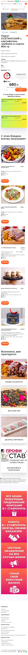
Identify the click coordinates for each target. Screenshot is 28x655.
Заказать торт (4, 628)
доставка (19, 481)
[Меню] (2, 1)
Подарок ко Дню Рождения (7, 644)
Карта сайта (4, 612)
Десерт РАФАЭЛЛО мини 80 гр (9, 288)
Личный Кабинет (5, 617)
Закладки (3, 620)
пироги (24, 479)
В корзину (5, 180)
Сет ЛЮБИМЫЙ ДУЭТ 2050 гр (8, 247)
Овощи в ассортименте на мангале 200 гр (7, 167)
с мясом (15, 479)
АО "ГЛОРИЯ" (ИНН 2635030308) (8, 650)
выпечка (3, 478)
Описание (5, 32)
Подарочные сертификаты (7, 640)
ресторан (9, 482)
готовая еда (15, 482)
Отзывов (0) (13, 32)
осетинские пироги (11, 478)
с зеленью (19, 479)
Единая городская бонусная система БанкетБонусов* (13, 635)
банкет (23, 481)
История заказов (5, 618)
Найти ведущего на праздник (8, 627)
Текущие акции (4, 641)
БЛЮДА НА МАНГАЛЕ (14, 382)
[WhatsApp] (16, 1)
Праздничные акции (6, 643)
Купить (21, 89)
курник (2, 481)
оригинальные (3, 479)
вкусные (18, 478)
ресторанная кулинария (10, 481)
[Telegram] (18, 1)
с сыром (10, 479)
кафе (5, 482)
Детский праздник (5, 631)
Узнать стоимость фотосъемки (8, 630)
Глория (2, 482)
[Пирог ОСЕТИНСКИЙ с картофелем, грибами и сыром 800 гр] (14, 21)
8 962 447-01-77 (10, 1)
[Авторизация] (26, 4)
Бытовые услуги (4, 633)
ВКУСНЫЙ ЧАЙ (14, 411)
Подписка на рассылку (6, 622)
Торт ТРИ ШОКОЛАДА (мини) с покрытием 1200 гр (9, 329)
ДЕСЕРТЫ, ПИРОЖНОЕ (14, 440)
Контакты (3, 609)
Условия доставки (5, 610)
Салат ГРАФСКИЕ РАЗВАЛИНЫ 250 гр (9, 207)
